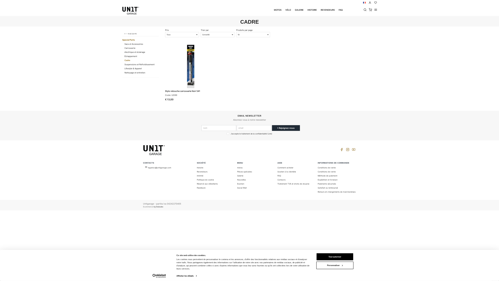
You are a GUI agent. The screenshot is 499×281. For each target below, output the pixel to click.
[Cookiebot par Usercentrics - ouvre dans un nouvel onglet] (159, 276)
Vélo (288, 10)
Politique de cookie (205, 180)
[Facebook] (341, 150)
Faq (341, 10)
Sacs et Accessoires (133, 44)
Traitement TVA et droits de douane (293, 184)
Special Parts (128, 40)
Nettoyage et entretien (134, 72)
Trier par (205, 30)
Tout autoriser (335, 257)
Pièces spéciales (244, 172)
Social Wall (242, 188)
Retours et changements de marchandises (337, 192)
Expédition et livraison (327, 180)
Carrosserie (129, 48)
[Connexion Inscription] (370, 2)
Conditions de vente (327, 168)
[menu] (375, 10)
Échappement (130, 56)
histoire (312, 10)
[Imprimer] (206, 48)
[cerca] (365, 10)
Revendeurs (328, 10)
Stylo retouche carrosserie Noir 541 (182, 91)
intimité (200, 176)
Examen (240, 184)
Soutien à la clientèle (286, 172)
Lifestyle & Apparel (133, 68)
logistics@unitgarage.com (159, 168)
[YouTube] (353, 150)
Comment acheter (285, 168)
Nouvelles (241, 180)
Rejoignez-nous (286, 128)
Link (269, 134)
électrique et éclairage (134, 52)
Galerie (299, 10)
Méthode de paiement (327, 176)
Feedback (201, 188)
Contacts (281, 180)
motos (277, 10)
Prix (167, 30)
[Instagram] (347, 150)
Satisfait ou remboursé (328, 188)
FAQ (279, 176)
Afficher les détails (185, 276)
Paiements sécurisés (327, 184)
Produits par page (244, 30)
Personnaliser (333, 265)
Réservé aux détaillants (207, 184)
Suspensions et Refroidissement (139, 64)
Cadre (127, 60)
